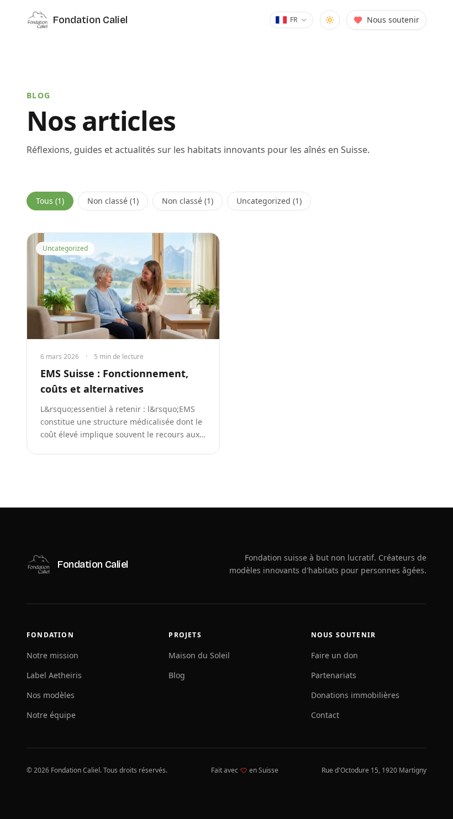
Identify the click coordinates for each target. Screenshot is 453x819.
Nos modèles (51, 695)
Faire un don (334, 655)
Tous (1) (50, 200)
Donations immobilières (355, 695)
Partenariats (333, 675)
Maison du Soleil (199, 655)
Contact (325, 715)
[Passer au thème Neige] (330, 20)
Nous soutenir (393, 19)
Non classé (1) (113, 200)
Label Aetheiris (54, 675)
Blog (176, 675)
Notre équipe (51, 715)
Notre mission (52, 655)
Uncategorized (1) (269, 200)
